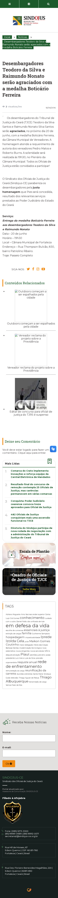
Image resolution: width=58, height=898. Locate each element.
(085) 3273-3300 (19, 831)
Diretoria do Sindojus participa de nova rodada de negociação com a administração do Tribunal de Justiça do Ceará (31, 533)
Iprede (46, 637)
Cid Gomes (14, 618)
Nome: (6, 732)
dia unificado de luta (35, 622)
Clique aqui (24, 452)
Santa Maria (38, 674)
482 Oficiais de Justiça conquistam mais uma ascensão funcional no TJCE (30, 517)
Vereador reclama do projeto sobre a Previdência (31, 369)
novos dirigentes (23, 651)
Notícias (22, 37)
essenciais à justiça (37, 630)
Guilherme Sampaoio (41, 634)
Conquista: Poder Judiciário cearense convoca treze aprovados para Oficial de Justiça (31, 504)
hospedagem (15, 637)
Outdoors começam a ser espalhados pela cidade (31, 325)
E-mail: (6, 747)
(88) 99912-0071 (31, 833)
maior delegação (26, 645)
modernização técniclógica (30, 648)
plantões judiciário (37, 655)
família (26, 633)
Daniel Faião (21, 622)
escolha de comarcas (14, 630)
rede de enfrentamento (26, 664)
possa (48, 655)
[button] (9, 4)
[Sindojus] (29, 20)
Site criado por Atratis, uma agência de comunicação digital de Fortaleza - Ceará (29, 890)
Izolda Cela (15, 641)
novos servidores (37, 651)
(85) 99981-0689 (13, 833)
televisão (14, 678)
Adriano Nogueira (13, 614)
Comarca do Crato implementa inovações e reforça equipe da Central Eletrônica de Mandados (30, 474)
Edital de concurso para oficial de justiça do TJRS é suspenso (31, 413)
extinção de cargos (13, 634)
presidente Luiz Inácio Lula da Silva (20, 658)
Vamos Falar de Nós (14, 685)
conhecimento (32, 618)
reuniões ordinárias (24, 674)
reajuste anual (27, 662)
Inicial (7, 37)
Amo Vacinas (26, 614)
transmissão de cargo (38, 682)
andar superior (39, 614)
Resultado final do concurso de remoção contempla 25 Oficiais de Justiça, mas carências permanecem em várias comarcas (32, 489)
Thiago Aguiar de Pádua (29, 678)
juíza (27, 642)
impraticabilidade (32, 637)
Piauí (25, 654)
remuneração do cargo (15, 671)
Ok (8, 763)
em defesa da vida (27, 625)
